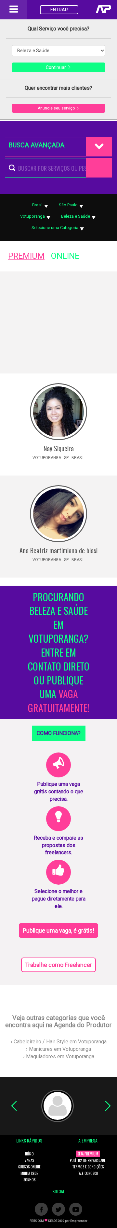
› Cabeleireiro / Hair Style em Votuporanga (59, 1042)
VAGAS (29, 1160)
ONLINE (65, 256)
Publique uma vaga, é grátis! (58, 930)
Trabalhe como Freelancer (58, 964)
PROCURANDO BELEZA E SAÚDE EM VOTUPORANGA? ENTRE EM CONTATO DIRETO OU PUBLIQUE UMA (58, 652)
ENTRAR (59, 9)
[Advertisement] (58, 322)
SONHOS (29, 1179)
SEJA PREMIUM (87, 1153)
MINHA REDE (29, 1173)
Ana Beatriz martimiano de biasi (59, 550)
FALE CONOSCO (88, 1173)
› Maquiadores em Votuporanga (58, 1056)
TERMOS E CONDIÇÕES (88, 1166)
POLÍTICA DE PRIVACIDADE (88, 1160)
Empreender (78, 1220)
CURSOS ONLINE (29, 1166)
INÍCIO (29, 1153)
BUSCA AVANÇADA (36, 145)
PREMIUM (26, 256)
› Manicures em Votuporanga (58, 1049)
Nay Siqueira (59, 448)
